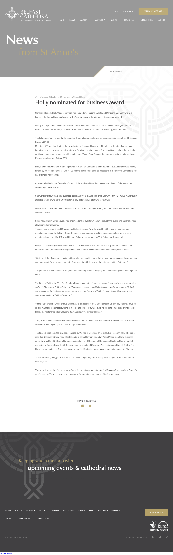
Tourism (54, 511)
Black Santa (128, 11)
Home (61, 20)
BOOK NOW (6, 553)
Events (161, 20)
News (72, 20)
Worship (100, 20)
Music (42, 511)
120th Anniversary (153, 11)
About (18, 511)
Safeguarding (25, 518)
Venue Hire (147, 20)
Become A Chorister (109, 511)
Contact (114, 11)
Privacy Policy (44, 518)
